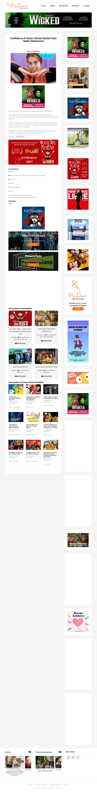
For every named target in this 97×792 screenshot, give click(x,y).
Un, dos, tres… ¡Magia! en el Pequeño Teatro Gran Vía (20, 331)
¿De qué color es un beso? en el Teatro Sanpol (32, 426)
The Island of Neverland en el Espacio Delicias (14, 426)
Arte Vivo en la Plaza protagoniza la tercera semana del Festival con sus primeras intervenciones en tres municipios (14, 772)
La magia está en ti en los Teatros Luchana (32, 453)
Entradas (21, 343)
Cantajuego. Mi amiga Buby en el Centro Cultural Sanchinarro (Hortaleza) (50, 455)
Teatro (10, 203)
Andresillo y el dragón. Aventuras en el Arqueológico (33, 398)
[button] (30, 752)
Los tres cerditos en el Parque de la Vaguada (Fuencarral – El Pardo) (50, 426)
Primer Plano (33, 256)
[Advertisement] (33, 287)
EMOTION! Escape (33, 235)
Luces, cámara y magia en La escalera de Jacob (51, 397)
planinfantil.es (17, 6)
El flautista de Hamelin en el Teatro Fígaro (16, 453)
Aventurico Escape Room (46, 367)
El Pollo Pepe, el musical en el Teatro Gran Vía (15, 398)
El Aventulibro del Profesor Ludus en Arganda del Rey (45, 770)
